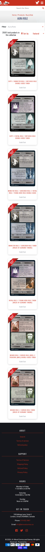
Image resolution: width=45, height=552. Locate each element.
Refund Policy (23, 468)
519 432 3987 (25, 520)
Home (14, 15)
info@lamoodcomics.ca (24, 524)
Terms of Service (22, 460)
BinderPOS (31, 542)
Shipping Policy (22, 464)
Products (21, 15)
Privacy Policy (22, 472)
